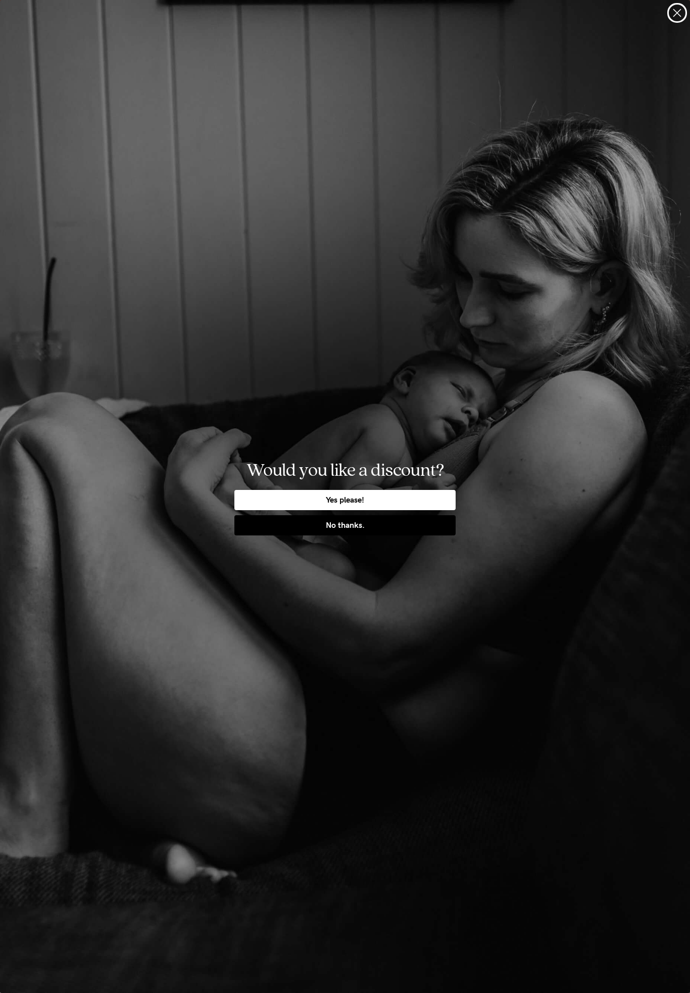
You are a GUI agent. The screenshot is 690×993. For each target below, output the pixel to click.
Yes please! (345, 500)
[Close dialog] (677, 13)
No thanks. (345, 525)
